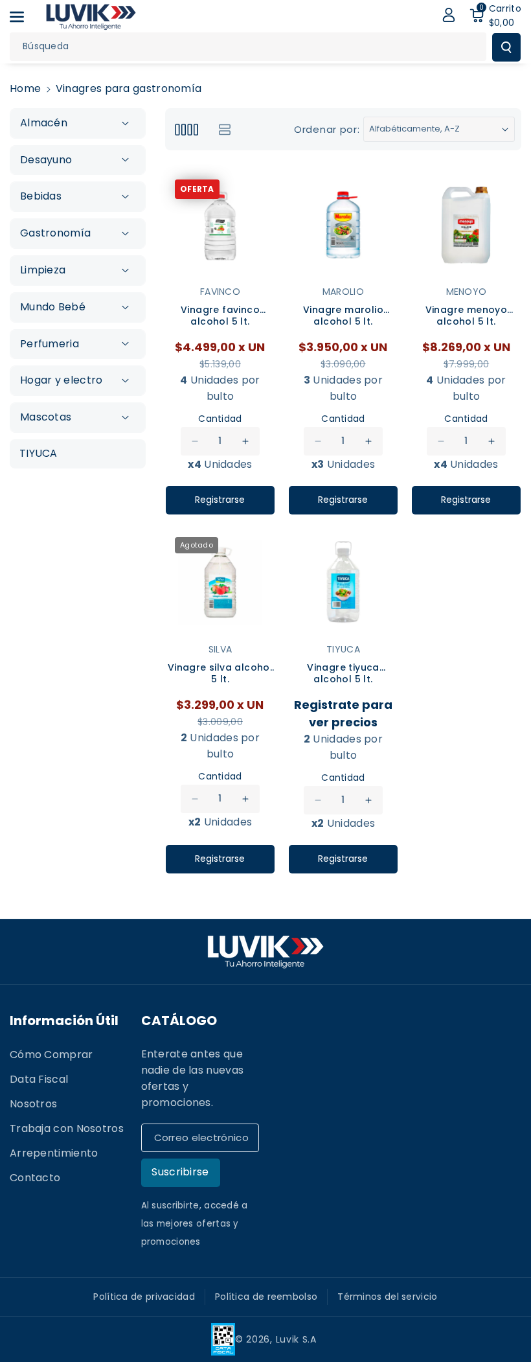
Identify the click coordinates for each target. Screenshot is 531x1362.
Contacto (35, 1177)
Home (25, 88)
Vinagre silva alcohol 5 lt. (220, 674)
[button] (24, 17)
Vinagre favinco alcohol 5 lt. (220, 316)
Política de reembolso (266, 1296)
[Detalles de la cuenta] (449, 15)
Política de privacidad (144, 1296)
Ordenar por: (326, 129)
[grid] (186, 129)
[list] (224, 129)
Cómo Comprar (51, 1054)
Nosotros (33, 1103)
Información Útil (64, 1020)
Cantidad (220, 418)
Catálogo (179, 1020)
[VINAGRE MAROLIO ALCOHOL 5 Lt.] (343, 225)
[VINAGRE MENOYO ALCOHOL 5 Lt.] (466, 225)
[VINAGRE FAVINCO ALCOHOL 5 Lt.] (220, 225)
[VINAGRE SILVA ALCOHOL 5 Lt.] (220, 582)
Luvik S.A (296, 1339)
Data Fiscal (39, 1079)
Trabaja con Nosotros (67, 1128)
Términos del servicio (387, 1296)
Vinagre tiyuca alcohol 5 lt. (343, 674)
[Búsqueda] (506, 47)
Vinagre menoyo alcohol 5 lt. (466, 316)
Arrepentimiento (54, 1153)
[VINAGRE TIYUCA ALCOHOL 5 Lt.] (343, 582)
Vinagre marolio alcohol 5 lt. (343, 316)
